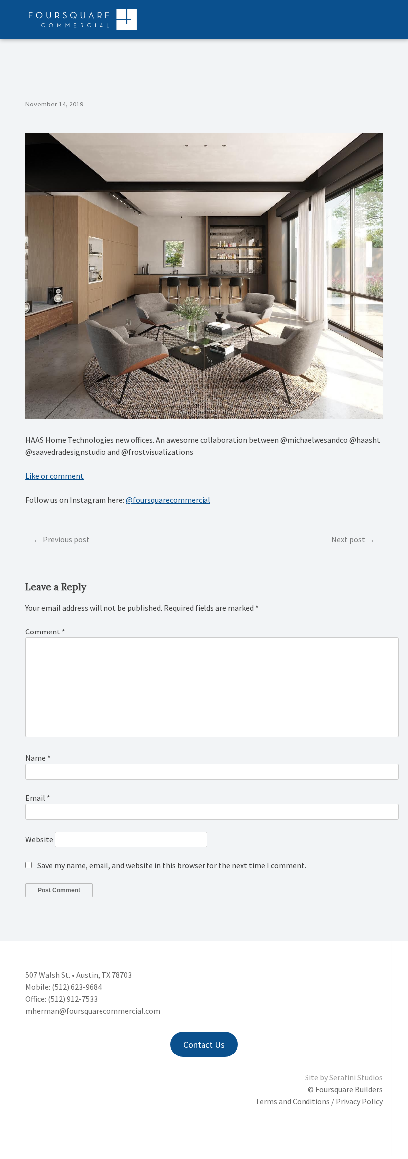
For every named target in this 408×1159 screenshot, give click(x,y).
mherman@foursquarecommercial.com (92, 1011)
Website (39, 839)
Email (37, 798)
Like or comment (54, 476)
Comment (45, 631)
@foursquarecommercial (168, 500)
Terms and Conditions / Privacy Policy (319, 1101)
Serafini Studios (356, 1077)
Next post (348, 539)
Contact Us (204, 1044)
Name (38, 758)
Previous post (66, 539)
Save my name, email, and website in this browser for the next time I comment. (171, 865)
